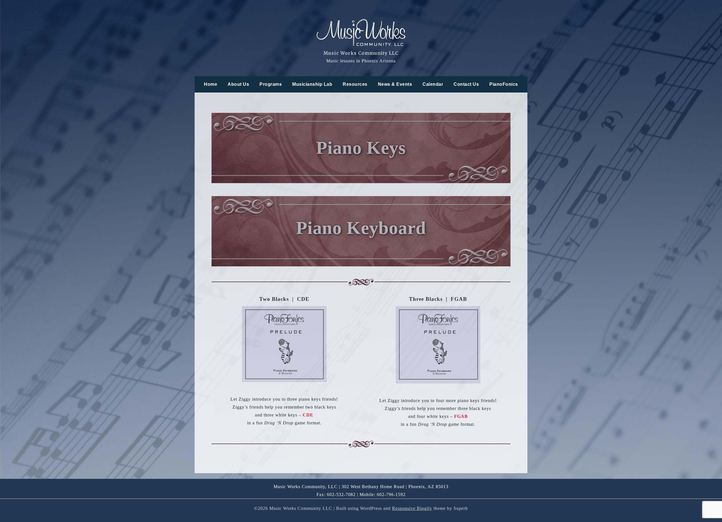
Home (210, 84)
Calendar (432, 84)
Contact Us (466, 84)
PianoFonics (503, 84)
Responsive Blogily (412, 508)
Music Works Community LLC (361, 53)
